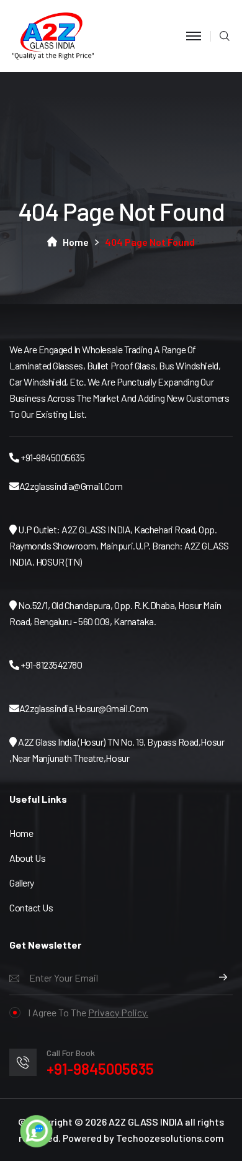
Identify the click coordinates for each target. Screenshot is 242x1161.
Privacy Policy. (118, 1012)
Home (76, 242)
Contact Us (31, 907)
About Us (27, 858)
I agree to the (88, 1012)
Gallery (21, 882)
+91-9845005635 (100, 1069)
